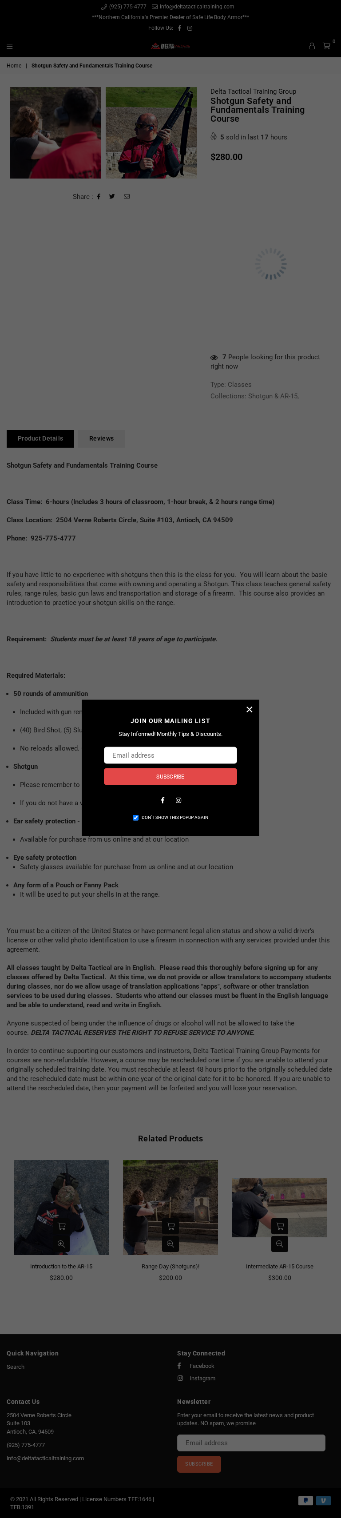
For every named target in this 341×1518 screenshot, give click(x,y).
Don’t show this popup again (175, 817)
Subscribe (170, 776)
